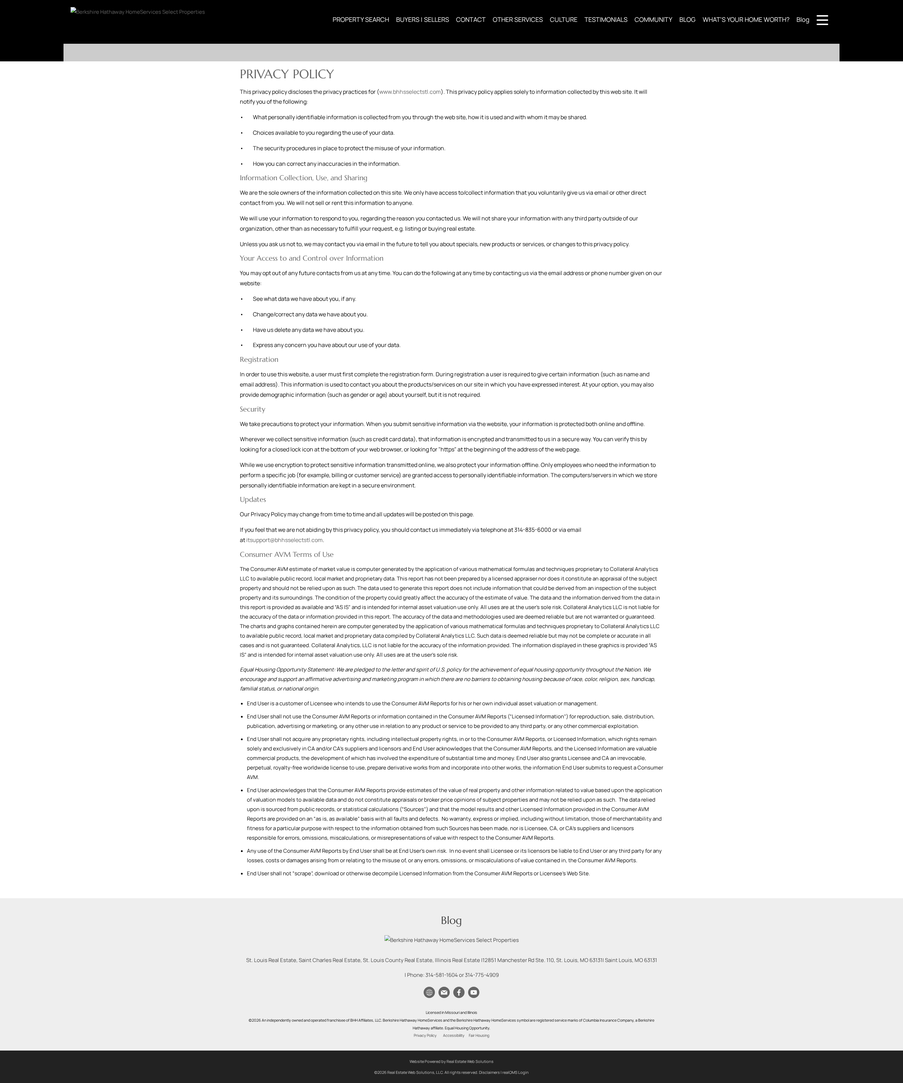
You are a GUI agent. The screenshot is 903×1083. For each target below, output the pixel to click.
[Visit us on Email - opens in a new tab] (444, 992)
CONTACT (471, 19)
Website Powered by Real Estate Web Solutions (451, 1061)
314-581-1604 (441, 975)
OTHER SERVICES (518, 19)
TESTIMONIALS (606, 19)
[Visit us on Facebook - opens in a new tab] (459, 992)
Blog (803, 19)
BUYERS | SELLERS (422, 19)
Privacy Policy (425, 1035)
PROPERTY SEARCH (361, 19)
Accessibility (454, 1035)
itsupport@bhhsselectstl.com (284, 540)
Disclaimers (489, 1072)
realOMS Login (515, 1072)
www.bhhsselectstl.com (410, 92)
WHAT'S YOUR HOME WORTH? (746, 19)
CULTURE (563, 19)
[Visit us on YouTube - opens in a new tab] (474, 992)
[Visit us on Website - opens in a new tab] (429, 992)
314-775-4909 (482, 975)
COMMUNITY (653, 19)
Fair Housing (479, 1035)
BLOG (687, 19)
